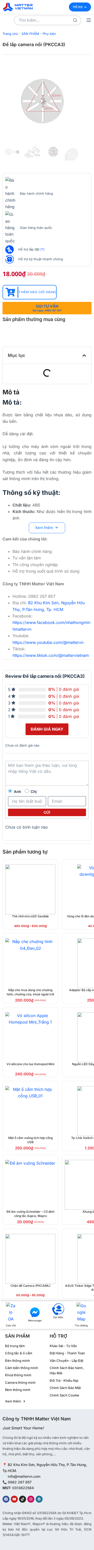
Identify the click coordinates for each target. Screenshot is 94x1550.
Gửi (47, 812)
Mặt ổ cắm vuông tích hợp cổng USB (30, 1140)
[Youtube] (14, 1499)
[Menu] (88, 20)
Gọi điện (58, 1317)
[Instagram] (30, 1499)
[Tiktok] (22, 1499)
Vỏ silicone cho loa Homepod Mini (30, 1064)
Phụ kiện (49, 34)
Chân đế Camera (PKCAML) (30, 1286)
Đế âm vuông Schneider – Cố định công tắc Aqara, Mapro (30, 1214)
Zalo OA (11, 1325)
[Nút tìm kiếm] (75, 20)
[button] (84, 355)
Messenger (35, 1320)
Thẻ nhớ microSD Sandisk (30, 916)
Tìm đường (81, 1325)
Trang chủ (10, 34)
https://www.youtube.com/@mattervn (48, 642)
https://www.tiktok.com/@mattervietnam (51, 655)
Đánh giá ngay (47, 729)
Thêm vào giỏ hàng (37, 292)
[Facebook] (6, 1499)
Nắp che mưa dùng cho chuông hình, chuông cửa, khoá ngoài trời (30, 992)
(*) (42, 249)
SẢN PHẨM (30, 34)
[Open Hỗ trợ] (85, 6)
